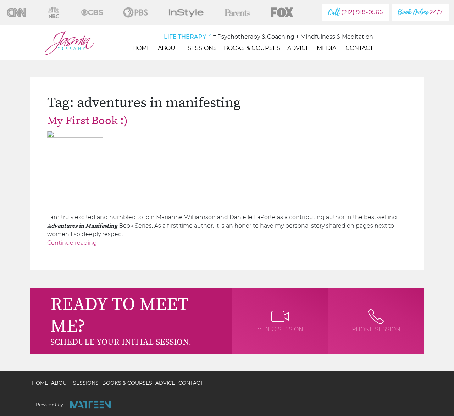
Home (141, 48)
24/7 (420, 12)
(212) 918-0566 (355, 12)
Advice (298, 48)
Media (326, 48)
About (168, 48)
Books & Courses (252, 48)
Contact (359, 48)
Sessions (202, 48)
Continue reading (72, 242)
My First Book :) (87, 121)
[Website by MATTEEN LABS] (90, 404)
